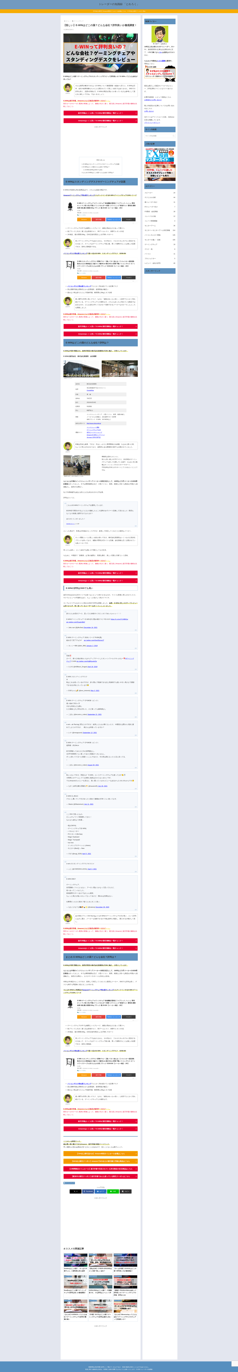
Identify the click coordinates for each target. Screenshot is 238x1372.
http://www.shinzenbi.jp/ (94, 423)
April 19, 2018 (92, 667)
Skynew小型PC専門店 (94, 437)
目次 (98, 160)
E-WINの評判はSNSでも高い (94, 170)
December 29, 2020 (102, 907)
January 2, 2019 (92, 646)
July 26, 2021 (102, 786)
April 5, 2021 (86, 854)
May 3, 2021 (95, 690)
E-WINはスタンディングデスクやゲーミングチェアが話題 (101, 164)
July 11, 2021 (88, 804)
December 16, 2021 (90, 627)
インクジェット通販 (93, 427)
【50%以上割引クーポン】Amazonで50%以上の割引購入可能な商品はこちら (100, 1161)
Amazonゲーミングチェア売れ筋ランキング (79, 195)
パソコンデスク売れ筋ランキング (75, 253)
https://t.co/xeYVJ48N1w (119, 619)
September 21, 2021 (95, 714)
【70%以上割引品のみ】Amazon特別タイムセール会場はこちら (100, 1154)
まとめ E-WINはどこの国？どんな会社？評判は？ (98, 172)
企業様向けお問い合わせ (153, 100)
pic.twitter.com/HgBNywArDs (87, 661)
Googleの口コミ (70, 523)
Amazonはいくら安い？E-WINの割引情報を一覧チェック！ (100, 121)
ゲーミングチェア (69, 1183)
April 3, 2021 (92, 869)
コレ (160, 52)
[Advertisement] (100, 141)
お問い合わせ (149, 111)
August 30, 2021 (93, 765)
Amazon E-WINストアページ (96, 435)
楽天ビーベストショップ (94, 432)
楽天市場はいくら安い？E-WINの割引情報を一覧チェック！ (100, 113)
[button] (126, 1191)
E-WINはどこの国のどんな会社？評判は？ (96, 167)
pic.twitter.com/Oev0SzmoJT (94, 640)
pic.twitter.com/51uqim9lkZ (75, 622)
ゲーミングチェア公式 (94, 430)
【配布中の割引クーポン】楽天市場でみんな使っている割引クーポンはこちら (100, 1176)
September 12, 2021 (90, 733)
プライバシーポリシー (152, 123)
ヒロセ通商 (161, 61)
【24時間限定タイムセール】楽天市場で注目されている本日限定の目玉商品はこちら (100, 1169)
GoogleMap (90, 390)
